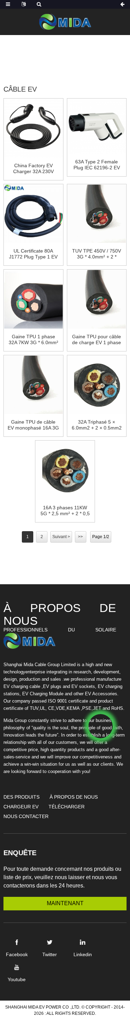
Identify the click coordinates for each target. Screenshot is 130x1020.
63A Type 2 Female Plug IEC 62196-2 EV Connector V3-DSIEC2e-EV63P (96, 165)
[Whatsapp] (100, 726)
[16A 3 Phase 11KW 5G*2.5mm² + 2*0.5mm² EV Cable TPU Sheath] (65, 470)
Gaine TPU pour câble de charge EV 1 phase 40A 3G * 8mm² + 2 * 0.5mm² (96, 340)
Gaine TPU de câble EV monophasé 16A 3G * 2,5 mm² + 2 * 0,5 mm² (33, 425)
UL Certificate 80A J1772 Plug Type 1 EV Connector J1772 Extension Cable (33, 254)
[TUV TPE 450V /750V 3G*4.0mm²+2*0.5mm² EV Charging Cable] (97, 213)
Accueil (36, 54)
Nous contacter (26, 816)
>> (80, 536)
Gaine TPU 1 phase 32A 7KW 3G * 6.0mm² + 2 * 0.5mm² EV (33, 340)
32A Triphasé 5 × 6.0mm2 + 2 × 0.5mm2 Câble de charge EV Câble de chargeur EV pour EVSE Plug (97, 425)
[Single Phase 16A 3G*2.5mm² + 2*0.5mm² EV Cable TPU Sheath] (33, 384)
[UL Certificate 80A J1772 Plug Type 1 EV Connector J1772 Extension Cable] (33, 213)
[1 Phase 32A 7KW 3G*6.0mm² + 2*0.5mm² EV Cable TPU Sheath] (33, 298)
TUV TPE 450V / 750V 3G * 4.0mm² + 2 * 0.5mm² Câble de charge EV (96, 254)
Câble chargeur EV (47, 62)
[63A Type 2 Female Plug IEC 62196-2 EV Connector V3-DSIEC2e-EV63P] (97, 126)
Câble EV (100, 62)
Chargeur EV (20, 806)
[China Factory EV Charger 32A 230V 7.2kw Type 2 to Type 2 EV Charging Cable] (33, 127)
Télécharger (67, 806)
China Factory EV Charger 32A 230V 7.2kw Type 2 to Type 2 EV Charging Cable (33, 169)
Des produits (76, 54)
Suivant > (61, 536)
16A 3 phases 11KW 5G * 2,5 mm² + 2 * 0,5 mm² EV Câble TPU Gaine (65, 511)
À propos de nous (74, 797)
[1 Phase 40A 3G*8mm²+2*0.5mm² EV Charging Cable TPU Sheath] (97, 298)
